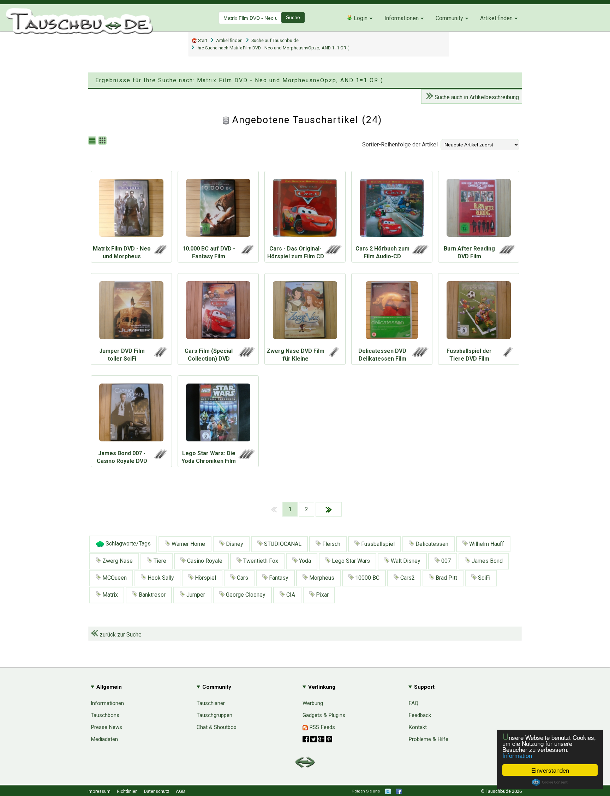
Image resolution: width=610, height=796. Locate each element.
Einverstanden (550, 770)
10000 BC (366, 577)
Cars (241, 577)
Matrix (109, 594)
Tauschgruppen (214, 715)
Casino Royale (204, 560)
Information (517, 755)
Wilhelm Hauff (486, 544)
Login (359, 18)
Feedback (419, 715)
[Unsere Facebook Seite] (399, 792)
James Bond (486, 560)
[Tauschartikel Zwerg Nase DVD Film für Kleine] (305, 311)
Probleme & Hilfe (428, 739)
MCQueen (114, 577)
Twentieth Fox (260, 560)
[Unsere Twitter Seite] (388, 792)
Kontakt (417, 727)
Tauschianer (211, 703)
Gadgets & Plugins (324, 715)
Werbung (313, 703)
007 (445, 560)
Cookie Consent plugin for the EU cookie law (550, 782)
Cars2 (407, 577)
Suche (293, 17)
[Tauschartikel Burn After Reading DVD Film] (479, 209)
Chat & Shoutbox (217, 727)
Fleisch (330, 544)
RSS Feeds (321, 727)
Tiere (159, 560)
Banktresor (151, 594)
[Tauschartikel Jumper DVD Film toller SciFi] (131, 311)
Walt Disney (404, 560)
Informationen (401, 18)
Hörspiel (204, 577)
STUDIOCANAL (282, 544)
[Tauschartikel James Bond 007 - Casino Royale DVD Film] (131, 414)
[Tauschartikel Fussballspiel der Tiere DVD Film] (479, 311)
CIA (290, 594)
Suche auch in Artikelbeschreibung (476, 97)
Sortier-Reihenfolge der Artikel (400, 144)
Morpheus (321, 577)
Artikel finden (496, 18)
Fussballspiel (377, 544)
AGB (180, 791)
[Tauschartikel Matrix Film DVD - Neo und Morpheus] (131, 209)
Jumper (195, 594)
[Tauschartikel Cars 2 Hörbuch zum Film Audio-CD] (392, 209)
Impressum (99, 791)
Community (449, 18)
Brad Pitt (445, 577)
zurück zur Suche (120, 634)
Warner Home (187, 544)
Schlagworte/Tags (127, 544)
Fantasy (278, 577)
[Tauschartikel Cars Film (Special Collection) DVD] (218, 311)
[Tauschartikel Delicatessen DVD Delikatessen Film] (392, 311)
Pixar (322, 594)
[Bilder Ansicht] (103, 141)
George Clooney (245, 594)
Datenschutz (156, 791)
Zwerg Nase (117, 560)
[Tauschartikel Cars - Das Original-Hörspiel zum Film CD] (305, 209)
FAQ (413, 703)
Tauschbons (105, 715)
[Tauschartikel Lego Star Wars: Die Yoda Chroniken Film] (218, 414)
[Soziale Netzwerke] (317, 739)
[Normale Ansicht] (93, 141)
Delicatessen (431, 544)
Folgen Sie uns (366, 791)
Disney (234, 544)
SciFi (483, 577)
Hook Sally (160, 577)
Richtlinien (127, 791)
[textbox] (250, 17)
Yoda (304, 560)
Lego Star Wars (350, 560)
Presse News (106, 727)
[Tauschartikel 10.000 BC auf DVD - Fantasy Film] (218, 209)
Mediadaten (104, 739)
